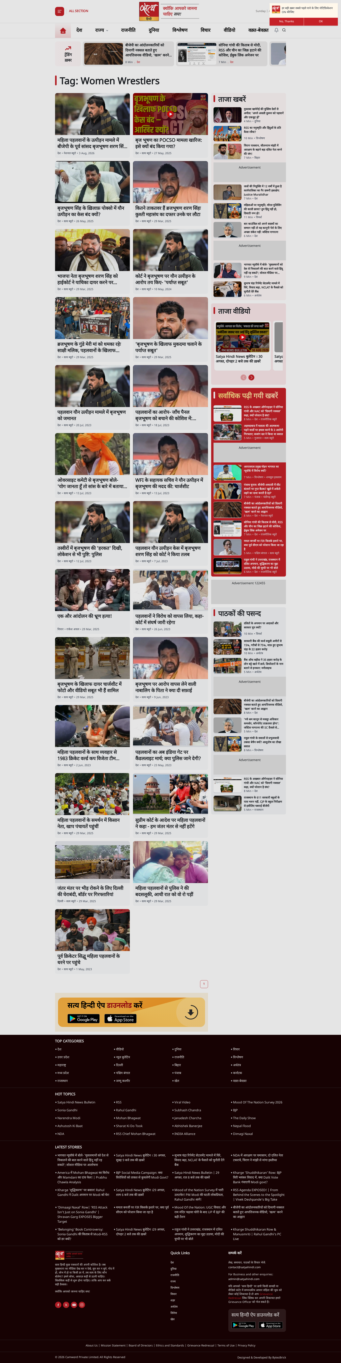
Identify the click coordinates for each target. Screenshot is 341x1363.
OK (321, 21)
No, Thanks (286, 21)
